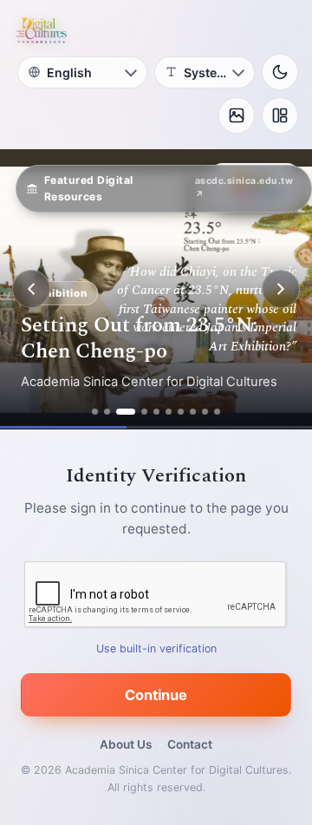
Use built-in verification (156, 648)
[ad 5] (156, 412)
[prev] (31, 289)
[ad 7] (181, 412)
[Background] (236, 115)
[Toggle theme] (280, 72)
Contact (189, 744)
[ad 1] (95, 412)
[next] (281, 289)
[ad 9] (205, 412)
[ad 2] (107, 412)
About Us (126, 744)
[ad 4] (144, 412)
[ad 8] (193, 412)
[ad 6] (169, 412)
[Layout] (280, 115)
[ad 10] (217, 412)
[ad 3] (125, 412)
